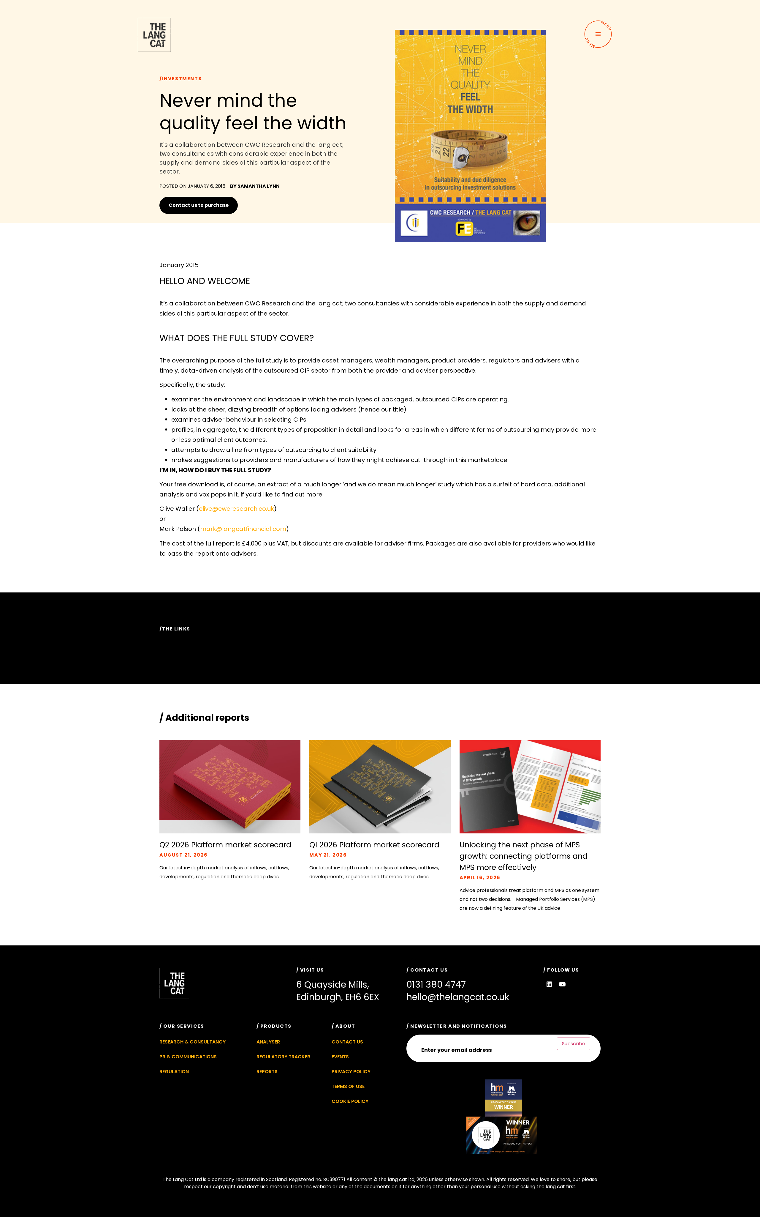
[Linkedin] (549, 984)
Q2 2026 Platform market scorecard (225, 845)
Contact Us (347, 1041)
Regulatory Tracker (283, 1056)
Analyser (268, 1041)
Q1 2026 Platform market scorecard (374, 845)
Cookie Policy (350, 1101)
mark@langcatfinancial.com (243, 529)
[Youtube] (563, 984)
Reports (267, 1071)
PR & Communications (188, 1056)
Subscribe (573, 1043)
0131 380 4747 (436, 984)
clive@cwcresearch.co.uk (236, 509)
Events (340, 1056)
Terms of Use (348, 1086)
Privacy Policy (351, 1071)
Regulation (174, 1071)
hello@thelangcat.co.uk (457, 997)
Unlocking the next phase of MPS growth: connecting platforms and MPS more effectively (524, 856)
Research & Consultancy (192, 1041)
